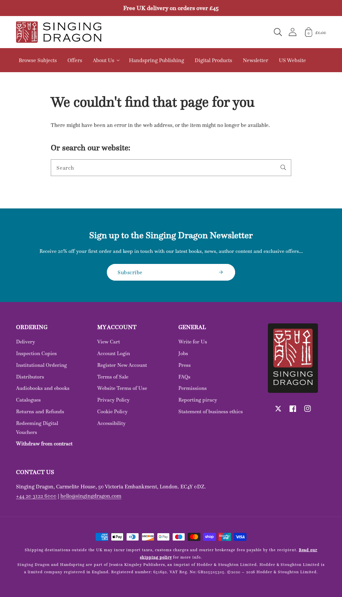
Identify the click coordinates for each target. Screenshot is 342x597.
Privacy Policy (113, 400)
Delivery (25, 341)
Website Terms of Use (122, 388)
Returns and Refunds (40, 411)
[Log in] (293, 32)
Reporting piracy (197, 400)
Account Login (113, 353)
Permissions (192, 388)
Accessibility (111, 423)
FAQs (184, 377)
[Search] (283, 167)
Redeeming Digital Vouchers (37, 427)
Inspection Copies (36, 353)
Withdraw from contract (44, 443)
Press (184, 365)
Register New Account (122, 365)
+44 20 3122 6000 (36, 495)
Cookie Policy (112, 411)
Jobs (183, 353)
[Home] (59, 32)
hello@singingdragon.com (90, 495)
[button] (278, 32)
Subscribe (130, 272)
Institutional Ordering (41, 365)
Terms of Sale (112, 377)
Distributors (30, 377)
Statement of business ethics (210, 411)
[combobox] (171, 168)
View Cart (108, 341)
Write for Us (192, 341)
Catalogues (28, 400)
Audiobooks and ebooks (42, 388)
